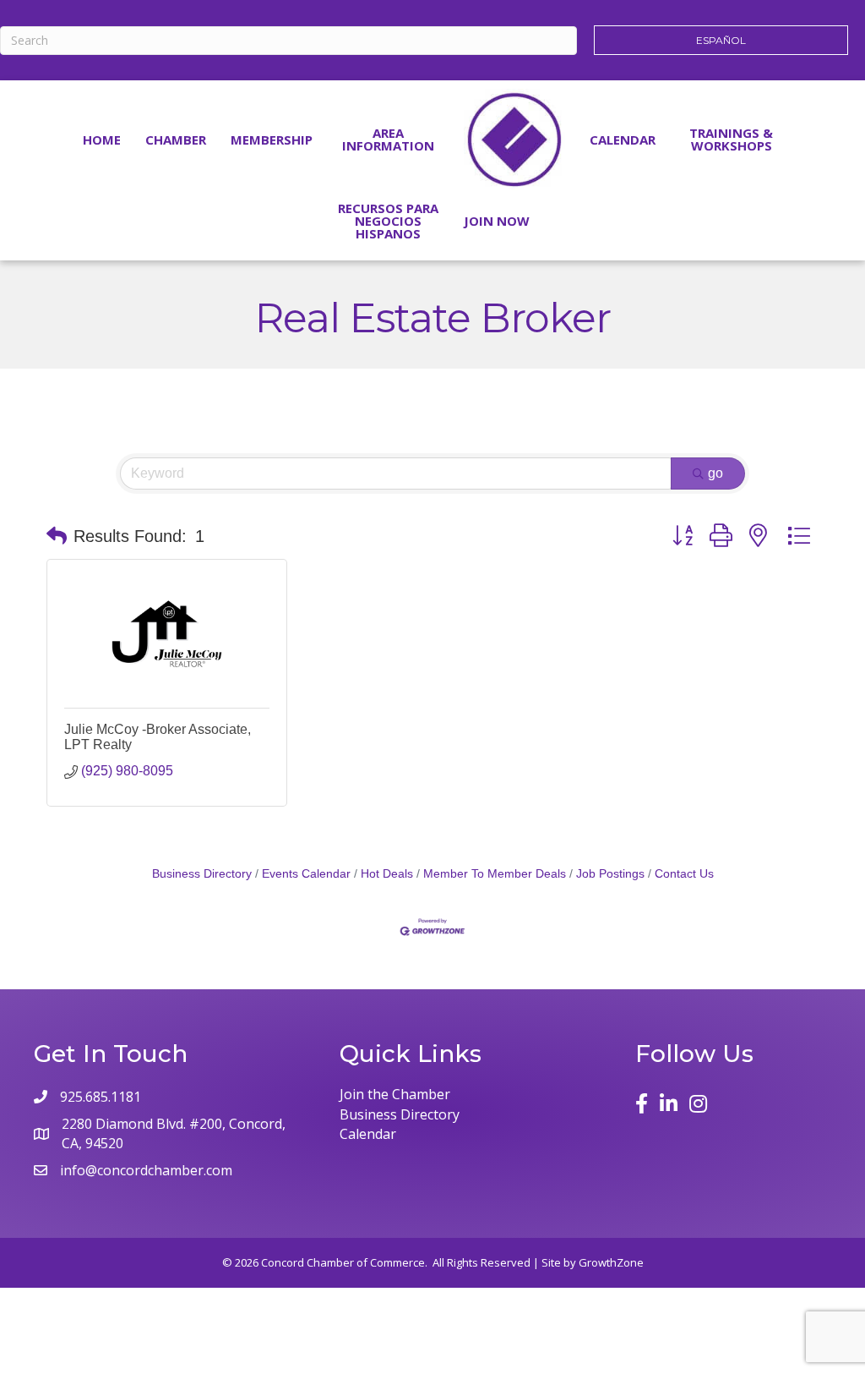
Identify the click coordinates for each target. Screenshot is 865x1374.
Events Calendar (306, 874)
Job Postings (610, 874)
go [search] (715, 473)
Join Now (497, 220)
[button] (56, 536)
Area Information (388, 139)
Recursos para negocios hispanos (388, 221)
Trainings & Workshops (731, 139)
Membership (272, 139)
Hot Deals (387, 874)
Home (102, 139)
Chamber (175, 139)
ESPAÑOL (721, 40)
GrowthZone (611, 1262)
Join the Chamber (395, 1094)
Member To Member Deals (494, 874)
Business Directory (202, 874)
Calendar (623, 139)
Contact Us (684, 874)
